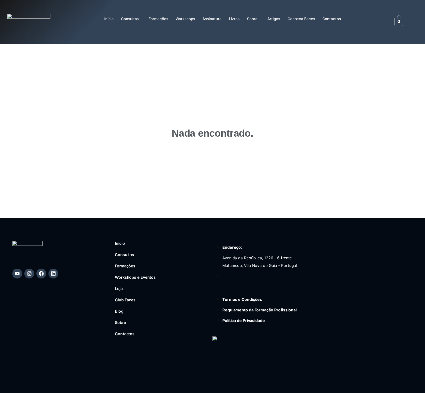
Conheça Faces (301, 18)
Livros (234, 18)
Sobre (252, 18)
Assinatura (212, 18)
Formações (158, 18)
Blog (119, 311)
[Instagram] (29, 273)
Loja (119, 288)
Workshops (185, 18)
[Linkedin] (53, 273)
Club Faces (125, 299)
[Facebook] (41, 273)
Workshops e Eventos (135, 277)
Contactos (331, 18)
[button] (131, 19)
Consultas (130, 18)
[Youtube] (17, 273)
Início (109, 18)
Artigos (273, 18)
